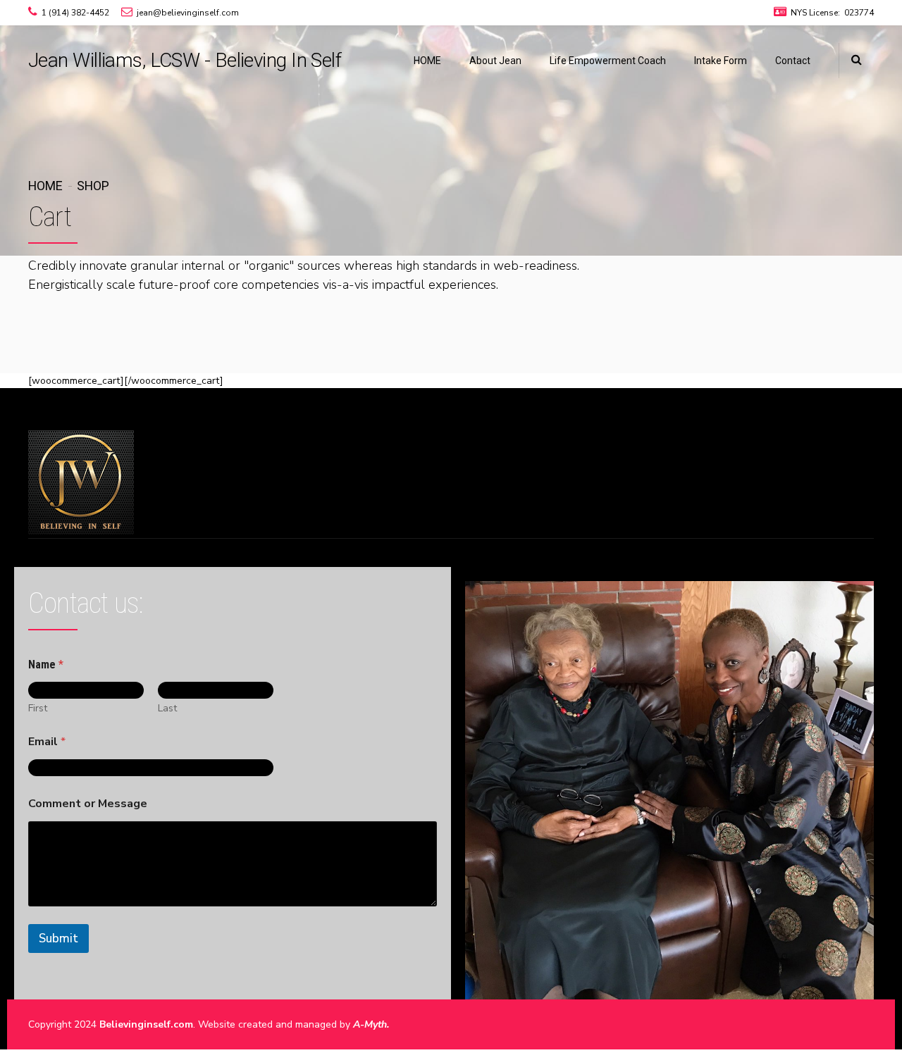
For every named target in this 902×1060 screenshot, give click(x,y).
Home (45, 185)
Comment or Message (87, 804)
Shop (93, 185)
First (37, 708)
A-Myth (370, 1024)
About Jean (495, 60)
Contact (792, 60)
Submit (58, 938)
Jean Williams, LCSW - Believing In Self (184, 60)
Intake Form (720, 60)
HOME (427, 60)
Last (167, 708)
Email (47, 742)
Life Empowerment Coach (608, 60)
